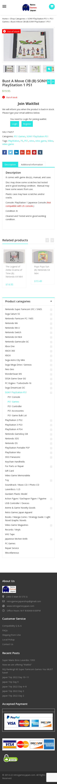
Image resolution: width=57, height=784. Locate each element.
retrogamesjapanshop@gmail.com (24, 601)
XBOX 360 (10, 350)
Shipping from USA (11, 635)
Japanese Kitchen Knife (16, 538)
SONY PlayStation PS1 (38, 18)
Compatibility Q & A (12, 625)
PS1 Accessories (16, 410)
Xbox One (10, 346)
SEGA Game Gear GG (15, 378)
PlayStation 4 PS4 (13, 429)
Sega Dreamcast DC (15, 387)
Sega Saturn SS (12, 313)
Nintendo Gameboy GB (16, 433)
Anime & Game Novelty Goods (20, 507)
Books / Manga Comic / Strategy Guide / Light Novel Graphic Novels (27, 519)
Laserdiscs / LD (12, 489)
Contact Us (7, 644)
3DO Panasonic (12, 457)
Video (50, 140)
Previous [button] (7, 44)
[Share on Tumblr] (40, 152)
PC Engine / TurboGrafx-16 (18, 383)
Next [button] (49, 44)
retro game (41, 140)
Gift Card (9, 470)
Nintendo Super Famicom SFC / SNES (23, 309)
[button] (49, 69)
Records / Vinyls (13, 529)
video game (8, 144)
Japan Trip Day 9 (10, 681)
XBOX (8, 355)
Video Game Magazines (16, 525)
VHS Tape (10, 534)
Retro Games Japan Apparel (18, 512)
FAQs (5, 630)
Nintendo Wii (11, 323)
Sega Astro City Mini (15, 360)
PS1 (26, 140)
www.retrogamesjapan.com (20, 606)
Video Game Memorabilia (17, 475)
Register (27, 124)
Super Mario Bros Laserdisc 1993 (18, 660)
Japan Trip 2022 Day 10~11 (15, 677)
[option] (28, 44)
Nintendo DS (11, 443)
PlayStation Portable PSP (17, 447)
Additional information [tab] (32, 164)
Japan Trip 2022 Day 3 (13, 691)
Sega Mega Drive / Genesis (18, 364)
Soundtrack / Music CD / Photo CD (22, 484)
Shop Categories (17, 18)
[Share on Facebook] (4, 152)
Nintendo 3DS (12, 438)
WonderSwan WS (13, 373)
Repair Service (12, 548)
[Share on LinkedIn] (16, 152)
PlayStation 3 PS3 (13, 424)
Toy (7, 480)
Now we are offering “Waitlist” (17, 664)
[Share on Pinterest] (34, 152)
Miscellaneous (12, 552)
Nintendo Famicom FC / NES (19, 318)
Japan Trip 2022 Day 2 (13, 695)
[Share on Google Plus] (22, 152)
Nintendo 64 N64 (13, 337)
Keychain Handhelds (15, 461)
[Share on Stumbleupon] (28, 152)
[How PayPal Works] (28, 721)
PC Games (10, 543)
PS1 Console (14, 397)
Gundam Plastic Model (16, 493)
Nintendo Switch (13, 332)
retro (31, 140)
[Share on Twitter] (10, 152)
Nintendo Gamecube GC (17, 341)
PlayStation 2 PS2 (13, 420)
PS (22, 140)
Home (5, 18)
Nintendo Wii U (12, 327)
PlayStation (13, 140)
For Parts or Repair (14, 466)
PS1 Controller (15, 406)
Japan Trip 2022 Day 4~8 (14, 686)
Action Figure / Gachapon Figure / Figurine (25, 498)
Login (14, 124)
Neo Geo (9, 369)
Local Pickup (8, 639)
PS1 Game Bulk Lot (17, 415)
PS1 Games (19, 136)
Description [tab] (10, 164)
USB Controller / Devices (17, 503)
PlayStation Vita (12, 452)
